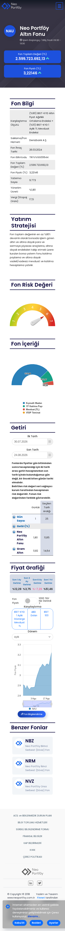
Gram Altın (21, 550)
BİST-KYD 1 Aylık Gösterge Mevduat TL (20, 619)
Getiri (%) (23, 526)
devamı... (34, 916)
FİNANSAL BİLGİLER (32, 836)
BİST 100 (46, 613)
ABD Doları (34, 613)
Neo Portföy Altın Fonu (22, 537)
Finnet (41, 897)
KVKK (32, 850)
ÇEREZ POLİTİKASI (32, 856)
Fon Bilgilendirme (32, 714)
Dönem (32, 631)
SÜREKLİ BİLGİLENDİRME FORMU (32, 829)
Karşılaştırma (32, 606)
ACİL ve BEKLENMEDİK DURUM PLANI (32, 815)
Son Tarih (32, 449)
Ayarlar (53, 922)
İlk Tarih (33, 436)
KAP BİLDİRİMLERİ (32, 843)
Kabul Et (19, 922)
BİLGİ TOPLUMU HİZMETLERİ (32, 822)
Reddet (36, 922)
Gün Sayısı (21, 518)
